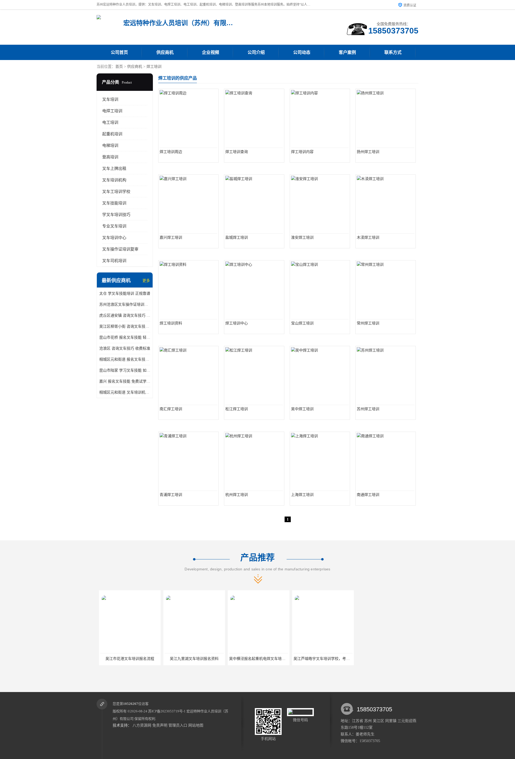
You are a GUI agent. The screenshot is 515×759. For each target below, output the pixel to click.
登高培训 (110, 157)
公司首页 (119, 52)
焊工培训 (153, 67)
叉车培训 (110, 99)
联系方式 (393, 52)
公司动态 (301, 52)
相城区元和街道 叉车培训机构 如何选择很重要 (124, 392)
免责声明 (159, 725)
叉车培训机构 (114, 180)
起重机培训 (112, 134)
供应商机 (165, 52)
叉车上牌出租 (114, 168)
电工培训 (110, 122)
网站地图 (195, 725)
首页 (119, 67)
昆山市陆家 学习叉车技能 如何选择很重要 (124, 370)
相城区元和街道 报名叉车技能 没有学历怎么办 (124, 359)
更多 (146, 281)
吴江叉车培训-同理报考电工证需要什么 (388, 659)
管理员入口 (177, 725)
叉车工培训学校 (116, 191)
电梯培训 (110, 145)
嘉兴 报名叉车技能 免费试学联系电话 (124, 381)
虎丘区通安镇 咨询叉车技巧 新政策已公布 (124, 315)
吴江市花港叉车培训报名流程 (127, 659)
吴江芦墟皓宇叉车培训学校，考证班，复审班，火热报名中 (340, 659)
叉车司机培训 (114, 261)
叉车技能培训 (114, 203)
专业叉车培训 (114, 226)
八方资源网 (142, 725)
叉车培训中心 (114, 237)
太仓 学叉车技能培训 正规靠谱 (124, 293)
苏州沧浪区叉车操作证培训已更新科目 (124, 304)
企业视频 (210, 52)
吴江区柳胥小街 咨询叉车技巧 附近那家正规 (124, 326)
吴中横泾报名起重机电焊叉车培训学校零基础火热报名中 (274, 659)
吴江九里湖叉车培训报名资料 (191, 659)
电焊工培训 (112, 111)
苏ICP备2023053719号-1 (167, 711)
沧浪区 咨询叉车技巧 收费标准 (124, 348)
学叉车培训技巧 (116, 214)
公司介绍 (256, 52)
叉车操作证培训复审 (120, 249)
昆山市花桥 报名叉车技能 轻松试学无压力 (124, 337)
